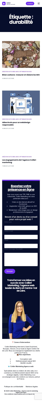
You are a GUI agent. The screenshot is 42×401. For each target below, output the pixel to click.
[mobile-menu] (38, 3)
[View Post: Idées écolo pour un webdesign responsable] (21, 103)
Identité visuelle (25, 363)
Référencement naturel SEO (26, 361)
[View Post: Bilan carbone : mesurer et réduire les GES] (21, 54)
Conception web (26, 359)
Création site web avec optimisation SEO (17, 71)
